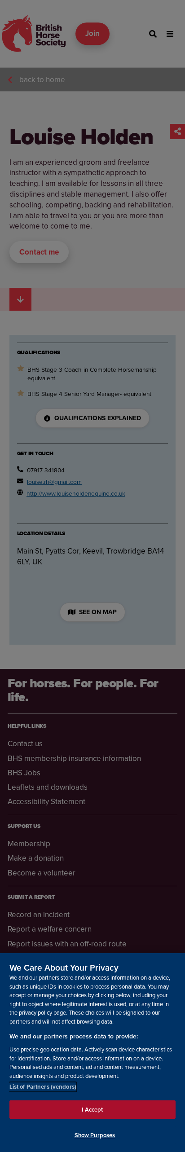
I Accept (92, 1109)
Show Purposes (95, 1135)
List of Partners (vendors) (42, 1086)
